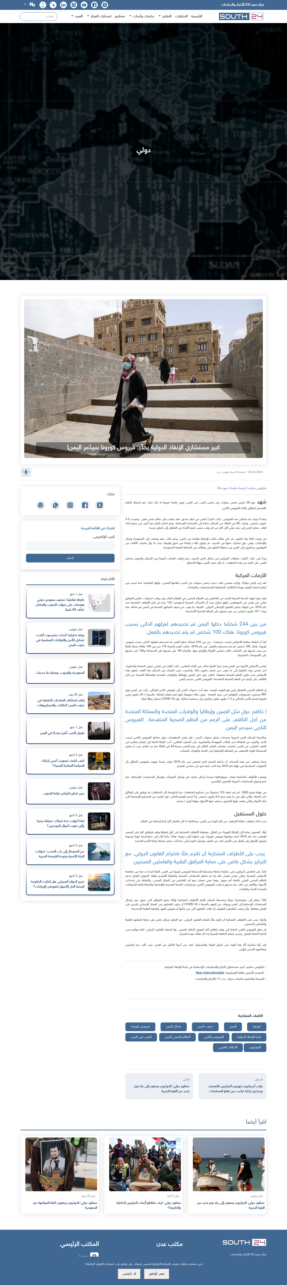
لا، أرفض (129, 1274)
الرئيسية (196, 16)
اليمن (233, 1026)
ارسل (70, 558)
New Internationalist (210, 973)
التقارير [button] (166, 16)
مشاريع (120, 16)
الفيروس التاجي (214, 1037)
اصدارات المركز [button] (100, 16)
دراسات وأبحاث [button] (143, 16)
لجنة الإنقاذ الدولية (249, 1037)
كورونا (257, 1026)
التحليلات (181, 16)
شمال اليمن (173, 1026)
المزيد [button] (78, 16)
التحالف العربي (228, 1047)
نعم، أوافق (157, 1274)
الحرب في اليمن (141, 1037)
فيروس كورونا (140, 1026)
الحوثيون (255, 1047)
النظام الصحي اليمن (177, 1037)
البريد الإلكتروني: (103, 537)
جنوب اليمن (205, 1026)
